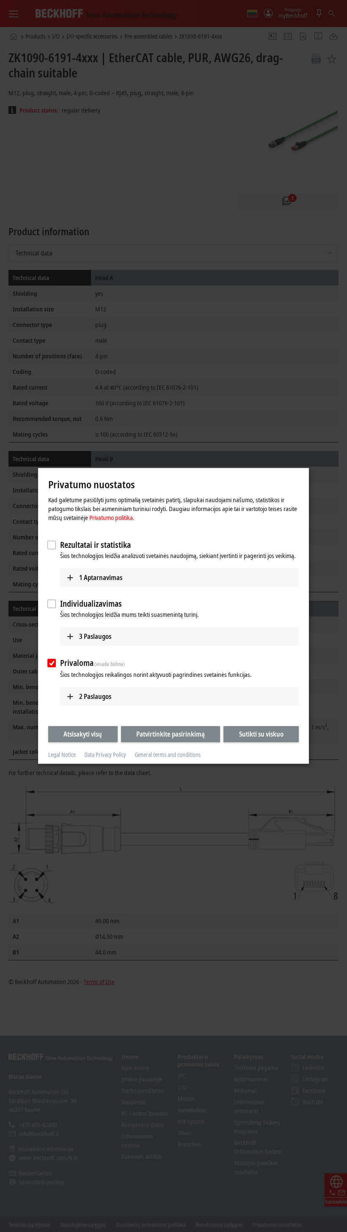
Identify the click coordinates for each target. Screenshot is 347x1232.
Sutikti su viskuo (261, 734)
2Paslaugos (95, 696)
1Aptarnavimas (100, 577)
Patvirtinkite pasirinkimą (170, 734)
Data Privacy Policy (105, 755)
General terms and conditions (168, 755)
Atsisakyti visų (82, 734)
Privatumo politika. (112, 517)
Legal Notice (62, 755)
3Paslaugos (95, 636)
